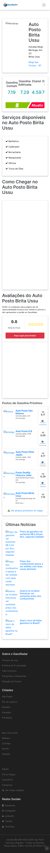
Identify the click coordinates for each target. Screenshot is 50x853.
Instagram (10, 810)
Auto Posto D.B (24, 431)
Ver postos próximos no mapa (26, 510)
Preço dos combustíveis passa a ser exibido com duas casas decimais (31, 565)
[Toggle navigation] (44, 5)
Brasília (6, 707)
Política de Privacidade (14, 665)
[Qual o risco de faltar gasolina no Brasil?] (12, 627)
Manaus (6, 738)
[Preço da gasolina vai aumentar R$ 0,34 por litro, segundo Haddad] (12, 543)
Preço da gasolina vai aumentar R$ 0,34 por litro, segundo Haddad (32, 534)
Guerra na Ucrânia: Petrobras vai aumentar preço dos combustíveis (30, 594)
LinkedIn (9, 816)
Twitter (9, 821)
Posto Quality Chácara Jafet (23, 474)
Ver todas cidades (14, 790)
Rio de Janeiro (9, 702)
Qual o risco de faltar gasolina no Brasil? (31, 621)
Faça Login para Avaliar (25, 335)
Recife (5, 748)
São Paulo (7, 696)
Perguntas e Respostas (14, 676)
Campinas (7, 785)
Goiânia (6, 754)
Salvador (6, 712)
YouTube (9, 826)
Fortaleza (7, 717)
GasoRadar (43, 422)
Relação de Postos (12, 681)
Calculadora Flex (18, 105)
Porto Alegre (9, 774)
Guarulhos (7, 779)
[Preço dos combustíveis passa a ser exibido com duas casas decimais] (12, 572)
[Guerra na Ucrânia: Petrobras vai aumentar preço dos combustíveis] (12, 602)
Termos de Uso (10, 660)
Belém (5, 769)
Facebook (10, 805)
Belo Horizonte (10, 733)
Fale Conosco (9, 671)
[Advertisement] (25, 370)
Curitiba (6, 743)
